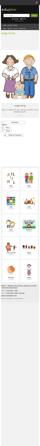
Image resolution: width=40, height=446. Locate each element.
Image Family (10, 290)
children (29, 252)
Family (10, 25)
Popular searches (19, 21)
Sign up (9, 28)
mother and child (11, 252)
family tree (29, 230)
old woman (11, 277)
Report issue (22, 28)
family (15, 25)
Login (4, 28)
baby (23, 293)
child (20, 293)
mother (29, 277)
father (12, 293)
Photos (24, 19)
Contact (15, 28)
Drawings (16, 19)
